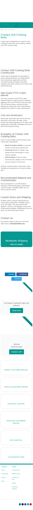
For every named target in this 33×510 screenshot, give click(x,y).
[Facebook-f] (25, 504)
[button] (16, 25)
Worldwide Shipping (16, 240)
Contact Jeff (16, 352)
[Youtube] (31, 504)
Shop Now (16, 310)
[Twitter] (28, 504)
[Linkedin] (20, 504)
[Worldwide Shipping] (16, 236)
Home (2, 29)
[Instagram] (23, 504)
